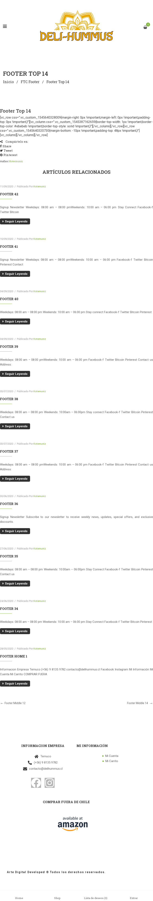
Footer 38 (9, 399)
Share (6, 146)
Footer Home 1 (13, 656)
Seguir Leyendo (16, 221)
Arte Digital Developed (24, 872)
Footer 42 (9, 194)
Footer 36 (9, 504)
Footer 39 (9, 346)
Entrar (134, 897)
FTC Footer (30, 81)
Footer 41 (9, 246)
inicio (8, 81)
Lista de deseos (95, 898)
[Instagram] (50, 783)
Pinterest (10, 155)
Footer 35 (9, 556)
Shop (57, 897)
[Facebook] (36, 783)
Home (19, 897)
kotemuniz (16, 161)
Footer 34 (9, 608)
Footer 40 (9, 299)
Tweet (8, 150)
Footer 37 (9, 451)
